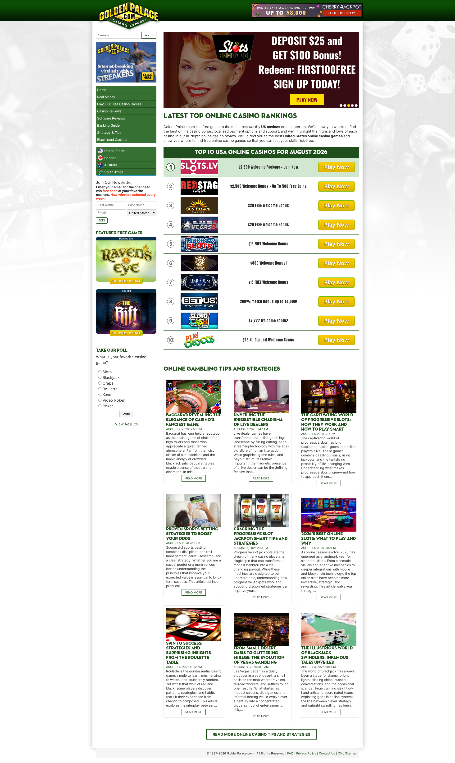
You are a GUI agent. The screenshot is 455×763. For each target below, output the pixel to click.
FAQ (290, 753)
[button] (341, 105)
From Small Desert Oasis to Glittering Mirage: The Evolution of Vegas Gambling (259, 655)
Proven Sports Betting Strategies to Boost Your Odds (192, 533)
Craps (108, 383)
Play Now (336, 166)
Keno (107, 394)
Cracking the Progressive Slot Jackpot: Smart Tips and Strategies (260, 536)
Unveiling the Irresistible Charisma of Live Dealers (258, 419)
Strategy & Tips (109, 132)
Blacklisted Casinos (112, 140)
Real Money (106, 97)
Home (101, 90)
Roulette (110, 388)
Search (149, 35)
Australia (111, 165)
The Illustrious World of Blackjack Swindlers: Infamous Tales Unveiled (327, 655)
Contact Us (327, 753)
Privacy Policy (306, 753)
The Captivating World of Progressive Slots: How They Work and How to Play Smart (327, 422)
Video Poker (114, 400)
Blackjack (111, 377)
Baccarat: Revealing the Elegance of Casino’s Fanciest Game (193, 419)
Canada (110, 158)
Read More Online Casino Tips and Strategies (261, 734)
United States (114, 151)
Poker (108, 406)
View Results (126, 424)
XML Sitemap (347, 753)
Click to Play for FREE (126, 281)
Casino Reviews (109, 111)
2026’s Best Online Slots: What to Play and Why (328, 538)
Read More (193, 478)
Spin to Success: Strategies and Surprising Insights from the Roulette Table (188, 653)
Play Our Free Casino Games (119, 104)
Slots (107, 371)
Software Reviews (111, 118)
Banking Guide (108, 125)
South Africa (113, 172)
